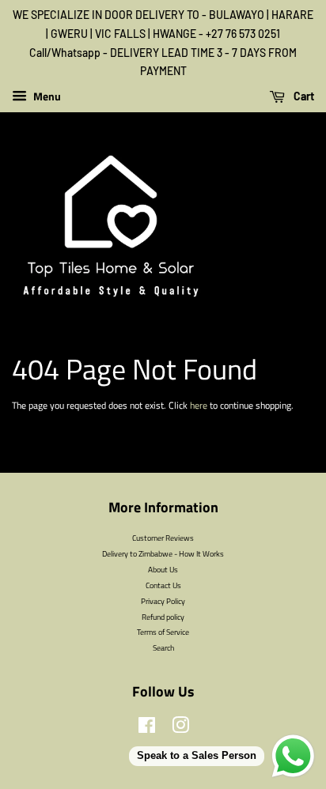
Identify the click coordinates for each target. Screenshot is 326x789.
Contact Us (163, 585)
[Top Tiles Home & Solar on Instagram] (180, 729)
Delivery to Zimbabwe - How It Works (163, 553)
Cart (302, 96)
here (198, 405)
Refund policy (163, 616)
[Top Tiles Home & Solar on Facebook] (147, 729)
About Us (163, 569)
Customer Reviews (163, 537)
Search (163, 647)
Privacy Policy (163, 601)
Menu (46, 96)
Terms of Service (163, 631)
